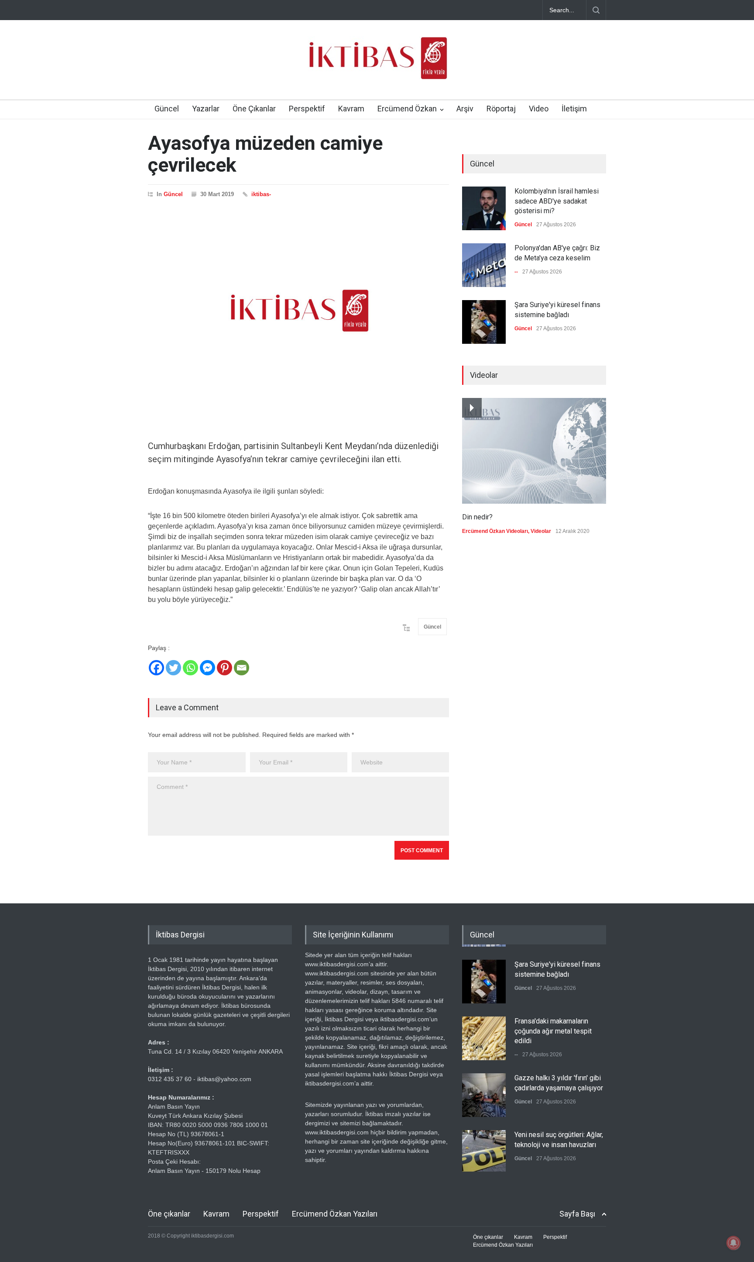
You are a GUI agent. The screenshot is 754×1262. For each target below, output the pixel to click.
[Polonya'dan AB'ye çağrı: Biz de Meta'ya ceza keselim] (484, 265)
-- (516, 272)
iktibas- (261, 194)
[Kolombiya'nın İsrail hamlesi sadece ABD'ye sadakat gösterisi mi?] (484, 208)
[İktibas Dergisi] (377, 65)
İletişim (574, 108)
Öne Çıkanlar (254, 108)
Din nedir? (477, 517)
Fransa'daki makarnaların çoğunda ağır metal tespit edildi (553, 1029)
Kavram (351, 108)
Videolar (541, 531)
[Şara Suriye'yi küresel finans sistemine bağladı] (484, 322)
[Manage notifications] (733, 1243)
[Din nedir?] (534, 451)
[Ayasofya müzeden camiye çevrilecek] (298, 310)
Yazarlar (205, 108)
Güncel (166, 108)
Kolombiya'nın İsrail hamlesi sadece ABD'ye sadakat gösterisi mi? (556, 201)
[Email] (241, 667)
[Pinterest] (224, 667)
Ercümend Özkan (407, 108)
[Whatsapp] (190, 667)
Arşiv (464, 108)
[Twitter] (173, 667)
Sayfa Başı (577, 1213)
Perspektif (307, 108)
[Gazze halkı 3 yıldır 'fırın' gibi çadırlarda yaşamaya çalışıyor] (484, 1093)
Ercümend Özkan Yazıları (334, 1213)
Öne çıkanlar (169, 1213)
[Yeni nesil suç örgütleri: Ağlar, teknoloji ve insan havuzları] (484, 1150)
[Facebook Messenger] (207, 667)
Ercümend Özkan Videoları (495, 531)
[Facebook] (156, 667)
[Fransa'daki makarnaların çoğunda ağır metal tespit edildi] (484, 1036)
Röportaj (501, 108)
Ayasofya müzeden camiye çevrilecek (265, 153)
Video (538, 108)
